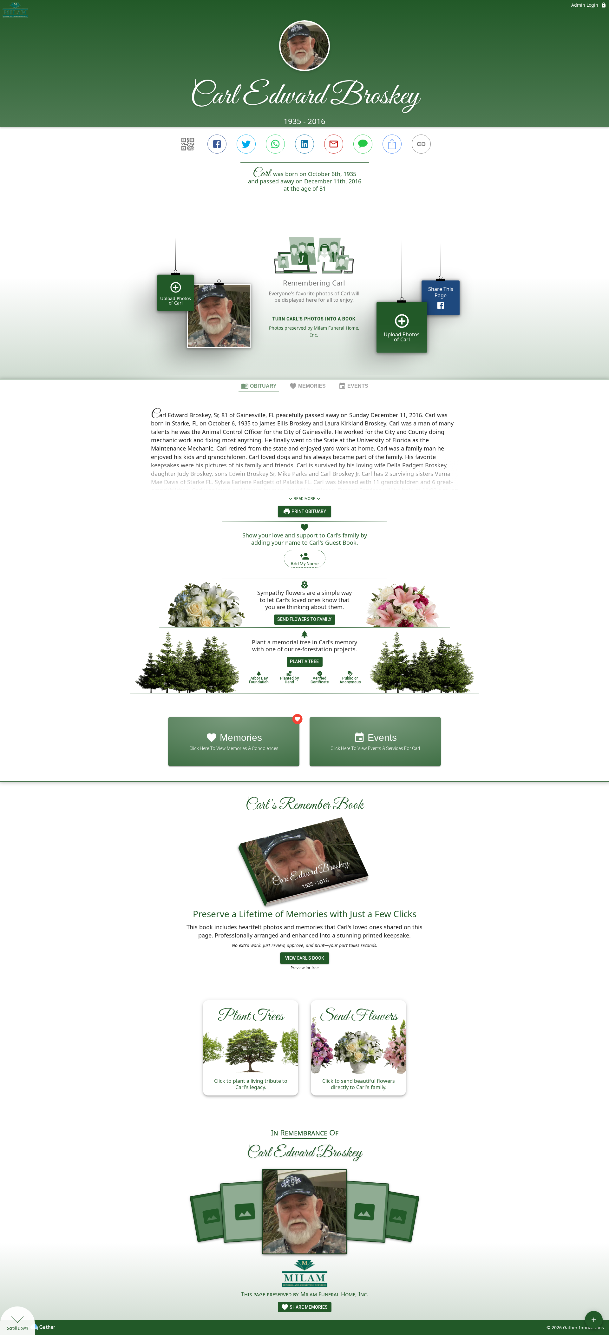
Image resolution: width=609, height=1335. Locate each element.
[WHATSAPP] (275, 144)
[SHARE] (392, 144)
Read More (304, 499)
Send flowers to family (304, 619)
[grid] (304, 299)
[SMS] (362, 144)
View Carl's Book (304, 958)
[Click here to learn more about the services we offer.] (304, 1274)
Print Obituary (308, 511)
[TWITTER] (246, 144)
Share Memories (308, 1307)
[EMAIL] (333, 144)
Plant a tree (304, 661)
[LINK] (421, 144)
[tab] (259, 385)
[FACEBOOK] (216, 144)
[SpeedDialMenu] (594, 1320)
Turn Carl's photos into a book (314, 318)
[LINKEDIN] (304, 144)
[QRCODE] (187, 144)
